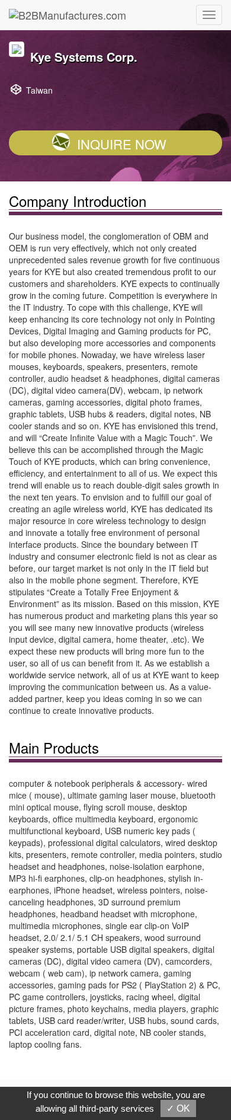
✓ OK (178, 1108)
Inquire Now (121, 144)
